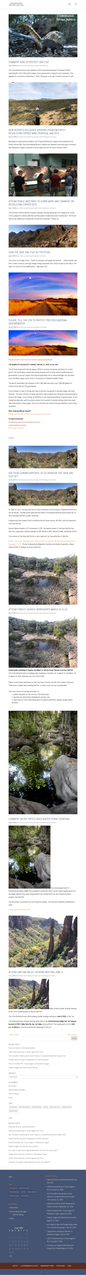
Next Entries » (72, 1034)
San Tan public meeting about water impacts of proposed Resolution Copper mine (37, 1056)
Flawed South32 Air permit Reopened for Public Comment (29, 1060)
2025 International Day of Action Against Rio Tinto (26, 1158)
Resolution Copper (66, 1107)
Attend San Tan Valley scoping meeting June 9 (36, 972)
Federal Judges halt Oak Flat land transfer (23, 1067)
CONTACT (15, 1266)
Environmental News (24, 1107)
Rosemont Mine (13, 1111)
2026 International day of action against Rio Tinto (26, 1052)
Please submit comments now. (19, 910)
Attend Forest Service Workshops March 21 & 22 (38, 609)
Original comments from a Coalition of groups (24, 422)
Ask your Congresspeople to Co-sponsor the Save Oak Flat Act (41, 474)
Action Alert (20, 66)
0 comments (52, 137)
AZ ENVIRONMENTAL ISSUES (29, 1266)
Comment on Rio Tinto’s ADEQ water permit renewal (39, 819)
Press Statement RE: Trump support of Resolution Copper (29, 1064)
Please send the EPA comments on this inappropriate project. (30, 414)
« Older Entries (14, 1034)
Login (10, 1118)
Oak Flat (46, 1107)
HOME (69, 1266)
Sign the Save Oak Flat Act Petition (29, 252)
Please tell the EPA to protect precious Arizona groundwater (38, 322)
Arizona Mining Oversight (31, 66)
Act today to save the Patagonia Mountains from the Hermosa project (33, 1150)
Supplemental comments (17, 425)
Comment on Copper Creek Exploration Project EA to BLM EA (29, 1162)
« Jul (10, 1256)
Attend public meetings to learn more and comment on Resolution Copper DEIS (41, 203)
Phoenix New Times (55, 1107)
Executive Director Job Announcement (22, 1048)
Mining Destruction (36, 1107)
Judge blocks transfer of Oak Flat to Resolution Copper (28, 1154)
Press (11, 1098)
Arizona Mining (13, 1107)
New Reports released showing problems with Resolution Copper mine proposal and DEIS (37, 131)
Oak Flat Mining (43, 66)
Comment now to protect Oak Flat (29, 62)
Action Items (60, 1266)
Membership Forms (47, 1266)
